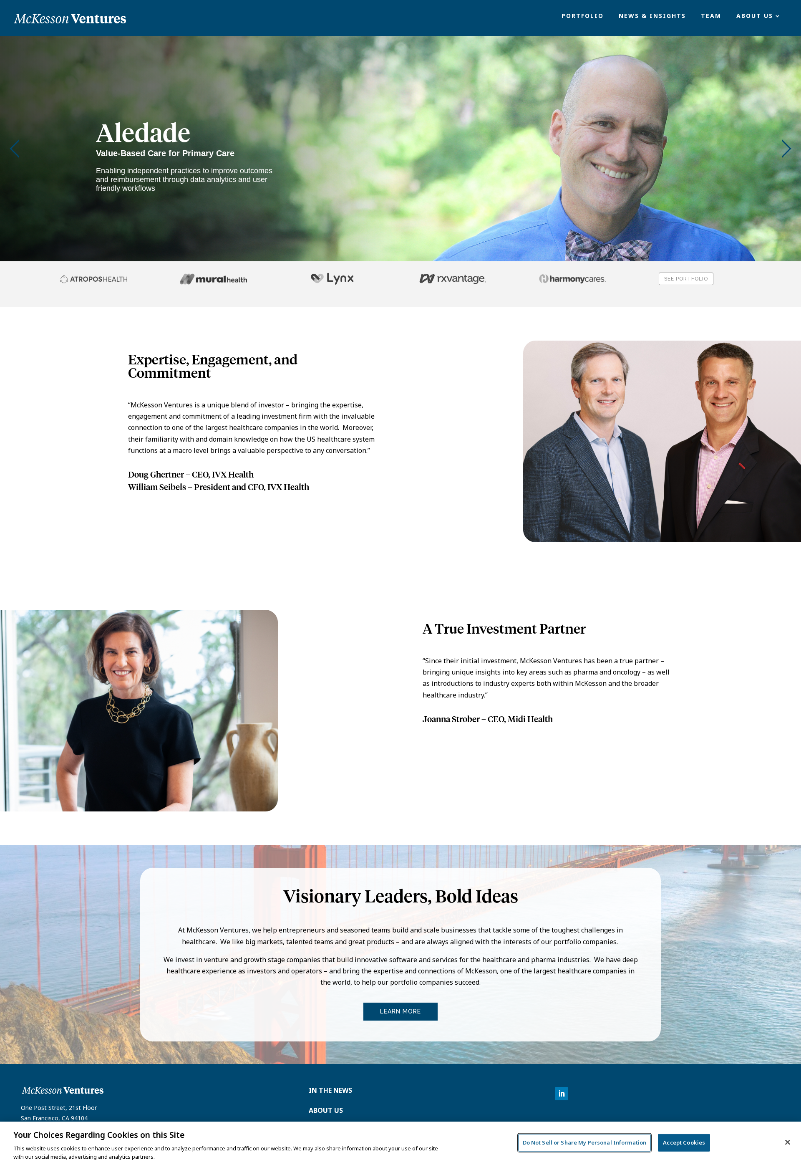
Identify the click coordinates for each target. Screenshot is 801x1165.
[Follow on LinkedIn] (561, 1093)
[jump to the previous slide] (14, 148)
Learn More (400, 1011)
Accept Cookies (684, 1142)
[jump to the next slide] (786, 148)
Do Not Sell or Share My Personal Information (585, 1142)
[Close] (787, 1142)
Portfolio (583, 16)
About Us (754, 16)
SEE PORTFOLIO (686, 279)
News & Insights (652, 16)
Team (711, 16)
